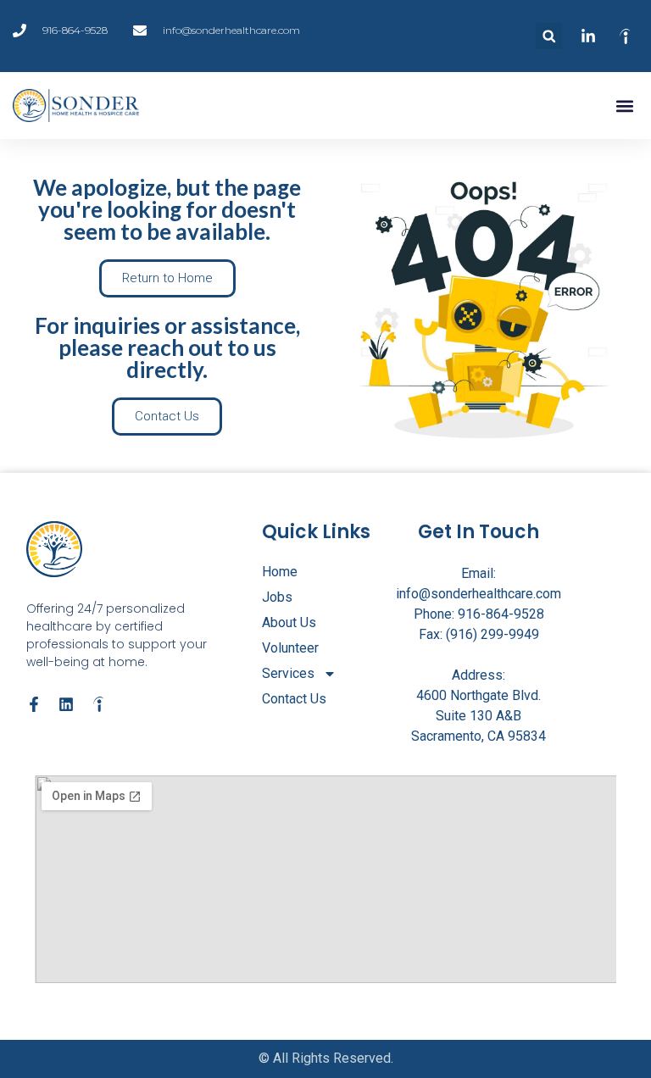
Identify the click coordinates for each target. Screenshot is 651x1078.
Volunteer (290, 648)
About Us (289, 622)
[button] (549, 36)
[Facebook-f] (34, 704)
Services (288, 673)
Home (280, 572)
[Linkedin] (66, 704)
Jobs (277, 597)
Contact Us (294, 699)
